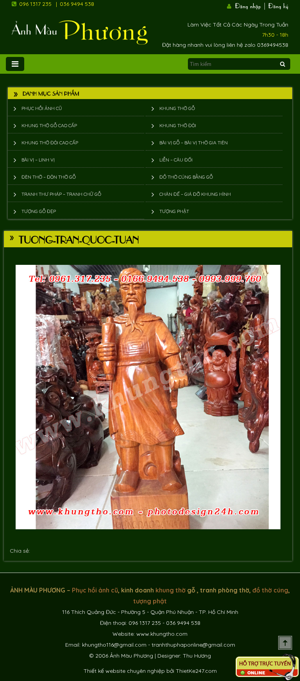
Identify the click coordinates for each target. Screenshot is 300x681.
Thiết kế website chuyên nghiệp (124, 670)
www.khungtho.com (162, 633)
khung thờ (170, 590)
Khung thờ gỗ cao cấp (49, 125)
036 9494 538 (77, 3)
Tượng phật (174, 211)
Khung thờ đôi (177, 125)
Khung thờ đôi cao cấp (49, 142)
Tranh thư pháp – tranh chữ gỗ (61, 194)
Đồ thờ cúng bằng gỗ (186, 177)
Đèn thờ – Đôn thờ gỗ (48, 177)
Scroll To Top (285, 643)
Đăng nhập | (250, 5)
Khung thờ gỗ (177, 108)
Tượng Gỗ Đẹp (38, 211)
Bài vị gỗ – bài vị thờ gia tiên (193, 142)
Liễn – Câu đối (176, 160)
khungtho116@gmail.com (114, 644)
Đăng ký (278, 5)
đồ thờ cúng (270, 590)
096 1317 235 (35, 3)
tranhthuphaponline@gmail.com (193, 644)
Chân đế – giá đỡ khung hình (195, 194)
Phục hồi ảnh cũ (41, 108)
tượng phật (150, 601)
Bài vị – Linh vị (38, 160)
